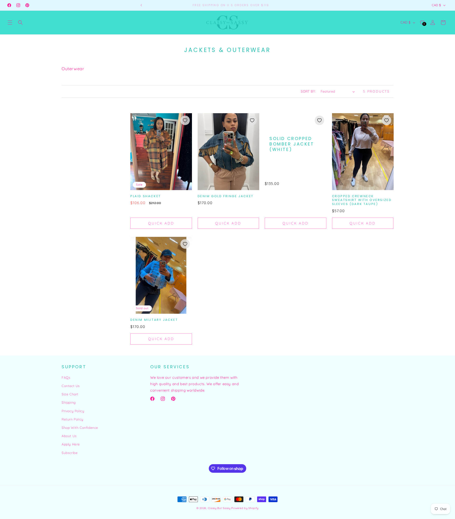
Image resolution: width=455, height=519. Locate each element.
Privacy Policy (73, 411)
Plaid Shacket (145, 196)
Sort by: (308, 91)
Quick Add (161, 223)
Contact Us (71, 386)
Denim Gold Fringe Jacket (226, 196)
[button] (10, 22)
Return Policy (72, 419)
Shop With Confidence (80, 427)
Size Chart (70, 394)
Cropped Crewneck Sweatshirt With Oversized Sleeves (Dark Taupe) (362, 200)
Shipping (69, 402)
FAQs (66, 377)
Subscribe (69, 453)
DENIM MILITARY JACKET (154, 320)
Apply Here (71, 444)
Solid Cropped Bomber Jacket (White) (291, 144)
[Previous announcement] (141, 5)
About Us (69, 436)
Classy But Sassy (219, 508)
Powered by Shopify (245, 508)
